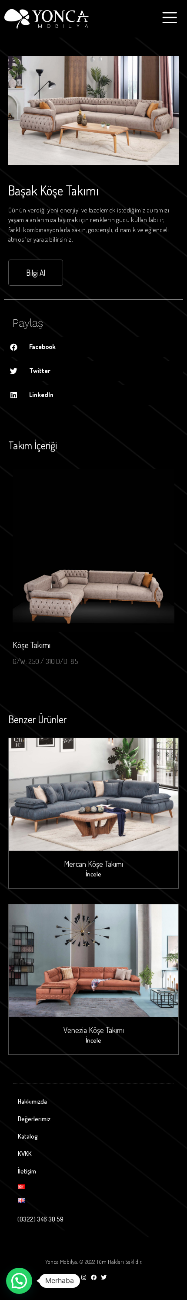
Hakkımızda (32, 1101)
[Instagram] (84, 1277)
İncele (93, 874)
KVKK (25, 1153)
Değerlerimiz (34, 1119)
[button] (35, 273)
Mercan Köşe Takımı (93, 864)
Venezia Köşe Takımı (93, 1030)
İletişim (27, 1171)
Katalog (28, 1136)
